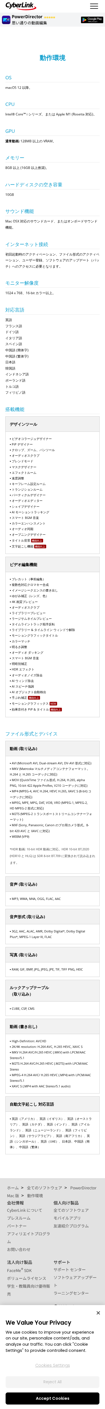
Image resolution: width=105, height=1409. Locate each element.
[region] (52, 1357)
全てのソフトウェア (71, 1210)
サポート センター (69, 1269)
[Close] (98, 1313)
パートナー (17, 1226)
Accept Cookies (52, 1398)
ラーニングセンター (71, 1293)
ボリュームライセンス (26, 1278)
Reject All (52, 1382)
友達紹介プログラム (71, 1226)
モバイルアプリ (67, 1218)
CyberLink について (24, 1210)
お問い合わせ (19, 1249)
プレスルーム (19, 1218)
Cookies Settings (52, 1365)
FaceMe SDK (19, 1270)
